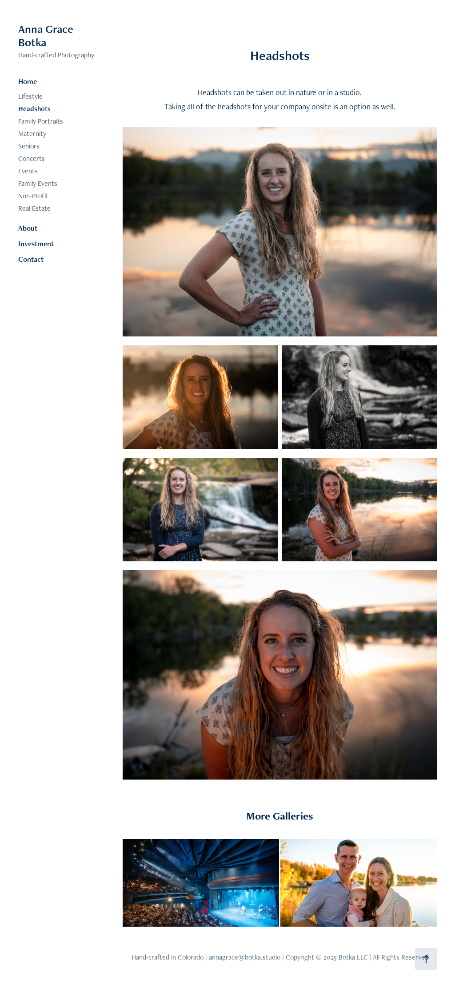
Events (28, 171)
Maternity (32, 133)
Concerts (31, 158)
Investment (36, 243)
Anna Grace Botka (47, 35)
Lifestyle (30, 96)
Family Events (37, 183)
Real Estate (34, 208)
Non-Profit (33, 195)
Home (27, 81)
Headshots (34, 108)
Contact (31, 259)
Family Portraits (40, 121)
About (27, 228)
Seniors (29, 146)
